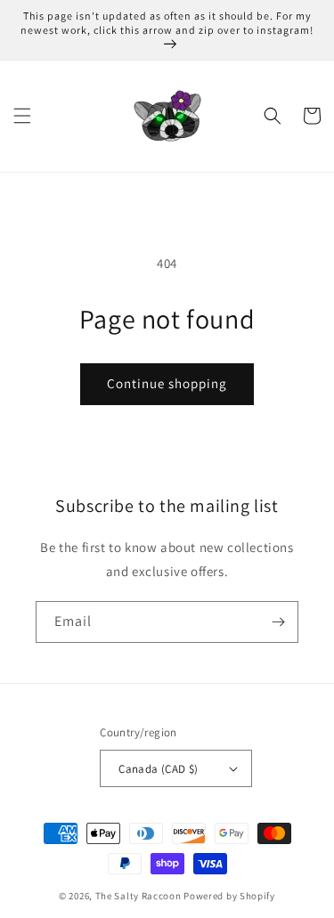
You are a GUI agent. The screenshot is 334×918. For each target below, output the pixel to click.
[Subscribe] (277, 622)
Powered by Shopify (229, 896)
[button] (22, 115)
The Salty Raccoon (138, 896)
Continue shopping (167, 383)
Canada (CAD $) (158, 768)
